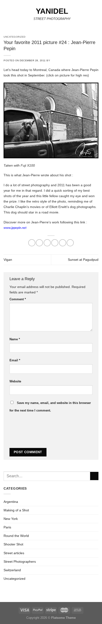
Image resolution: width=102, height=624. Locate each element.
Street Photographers (20, 561)
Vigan (8, 259)
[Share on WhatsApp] (31, 242)
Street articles (14, 553)
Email (14, 360)
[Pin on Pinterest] (62, 242)
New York (11, 519)
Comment (17, 299)
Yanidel (52, 11)
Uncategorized (14, 578)
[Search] (96, 15)
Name (14, 339)
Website (15, 381)
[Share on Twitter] (47, 242)
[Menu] (6, 15)
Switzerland (12, 570)
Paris (7, 527)
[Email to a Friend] (54, 242)
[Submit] (94, 476)
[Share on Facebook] (39, 242)
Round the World (16, 536)
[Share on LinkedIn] (70, 242)
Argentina (11, 502)
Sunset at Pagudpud (83, 259)
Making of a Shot (16, 510)
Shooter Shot (13, 544)
